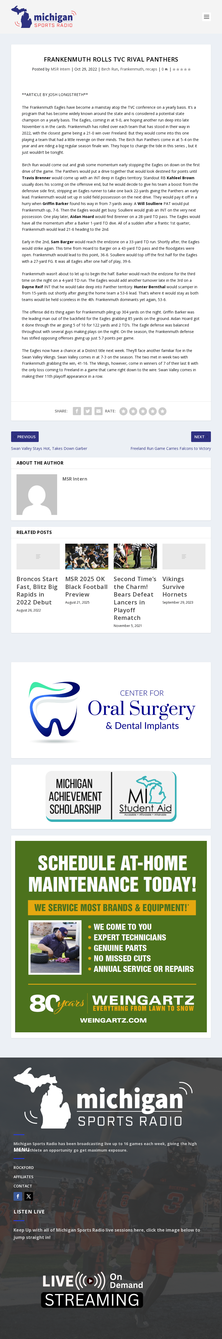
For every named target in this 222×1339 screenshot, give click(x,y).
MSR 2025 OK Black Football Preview (86, 586)
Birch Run (109, 69)
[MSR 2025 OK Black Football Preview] (87, 557)
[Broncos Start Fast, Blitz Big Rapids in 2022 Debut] (38, 557)
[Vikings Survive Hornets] (184, 557)
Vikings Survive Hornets (174, 586)
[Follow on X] (28, 1196)
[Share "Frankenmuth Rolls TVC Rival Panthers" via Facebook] (76, 411)
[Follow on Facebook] (18, 1196)
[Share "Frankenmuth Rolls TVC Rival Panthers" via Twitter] (87, 411)
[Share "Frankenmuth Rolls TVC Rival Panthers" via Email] (98, 411)
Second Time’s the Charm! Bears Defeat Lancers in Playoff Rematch (135, 598)
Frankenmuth (131, 69)
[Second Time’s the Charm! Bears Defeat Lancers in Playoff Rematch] (135, 557)
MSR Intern (60, 69)
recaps (151, 69)
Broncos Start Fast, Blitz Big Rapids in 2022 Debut (37, 590)
